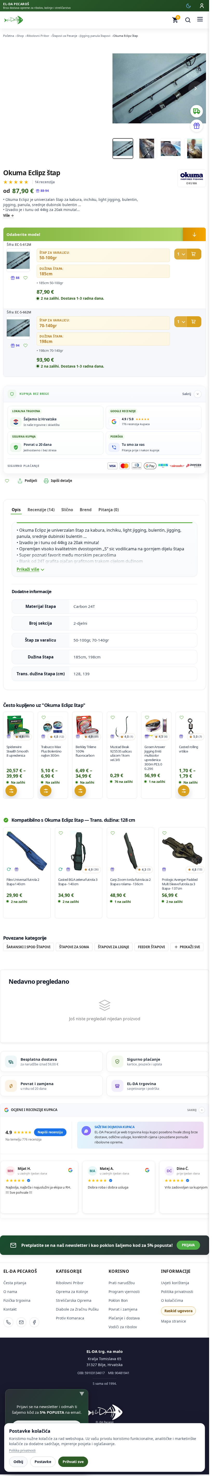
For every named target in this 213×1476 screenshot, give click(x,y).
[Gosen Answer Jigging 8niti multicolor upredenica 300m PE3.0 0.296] (156, 727)
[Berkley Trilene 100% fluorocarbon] (87, 727)
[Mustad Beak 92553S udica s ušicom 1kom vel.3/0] (122, 727)
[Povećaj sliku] (18, 260)
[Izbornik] (200, 20)
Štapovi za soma (74, 947)
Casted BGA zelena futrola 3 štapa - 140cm (77, 881)
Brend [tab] (86, 509)
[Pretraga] (188, 20)
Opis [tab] (16, 509)
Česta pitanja (14, 1282)
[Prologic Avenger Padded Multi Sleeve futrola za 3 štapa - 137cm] (182, 851)
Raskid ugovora (178, 1310)
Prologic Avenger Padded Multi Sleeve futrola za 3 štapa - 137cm (179, 884)
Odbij (18, 1461)
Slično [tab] (67, 509)
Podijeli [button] (31, 480)
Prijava (188, 1245)
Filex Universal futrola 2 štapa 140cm (22, 881)
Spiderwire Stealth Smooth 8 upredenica (17, 751)
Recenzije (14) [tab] (41, 509)
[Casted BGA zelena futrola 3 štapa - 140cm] (78, 851)
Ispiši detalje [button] (61, 480)
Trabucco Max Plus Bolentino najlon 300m (51, 751)
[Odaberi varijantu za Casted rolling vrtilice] (183, 790)
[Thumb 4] (194, 148)
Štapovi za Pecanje (64, 36)
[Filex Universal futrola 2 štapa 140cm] (26, 851)
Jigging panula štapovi (95, 36)
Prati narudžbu (122, 1282)
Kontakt (10, 1309)
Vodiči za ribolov (123, 1326)
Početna (8, 36)
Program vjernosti (124, 1291)
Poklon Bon (118, 1300)
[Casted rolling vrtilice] (191, 727)
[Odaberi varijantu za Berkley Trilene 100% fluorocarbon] (80, 790)
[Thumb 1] (122, 148)
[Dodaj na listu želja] (25, 278)
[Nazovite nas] (8, 1322)
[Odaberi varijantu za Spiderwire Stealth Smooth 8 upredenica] (11, 790)
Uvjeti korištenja (175, 1282)
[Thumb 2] (146, 148)
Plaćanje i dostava (124, 1318)
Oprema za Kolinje (72, 1291)
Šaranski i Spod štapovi (28, 947)
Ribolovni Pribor (38, 36)
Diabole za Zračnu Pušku (77, 1309)
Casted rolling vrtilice (188, 749)
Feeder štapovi (151, 947)
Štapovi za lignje (113, 947)
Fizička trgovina (16, 1300)
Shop (20, 36)
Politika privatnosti (177, 1291)
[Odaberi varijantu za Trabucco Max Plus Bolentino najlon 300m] (45, 790)
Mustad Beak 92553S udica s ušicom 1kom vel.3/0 (121, 753)
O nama (10, 1291)
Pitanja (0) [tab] (108, 509)
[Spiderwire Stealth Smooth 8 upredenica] (18, 727)
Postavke (43, 1461)
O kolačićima (172, 1300)
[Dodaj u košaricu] (187, 254)
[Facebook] (34, 1322)
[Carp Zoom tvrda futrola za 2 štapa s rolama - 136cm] (130, 851)
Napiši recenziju (50, 1132)
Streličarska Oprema (73, 1300)
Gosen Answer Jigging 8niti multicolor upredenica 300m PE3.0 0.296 (154, 757)
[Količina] (180, 254)
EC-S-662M (23, 312)
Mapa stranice (173, 1321)
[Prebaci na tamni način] (188, 6)
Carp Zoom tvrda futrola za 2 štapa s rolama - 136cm (130, 881)
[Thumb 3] (170, 148)
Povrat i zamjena (123, 1309)
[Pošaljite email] (21, 1322)
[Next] (195, 88)
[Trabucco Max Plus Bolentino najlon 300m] (53, 727)
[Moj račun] (202, 6)
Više (6, 215)
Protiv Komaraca (70, 1318)
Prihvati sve (73, 1461)
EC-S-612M (23, 244)
